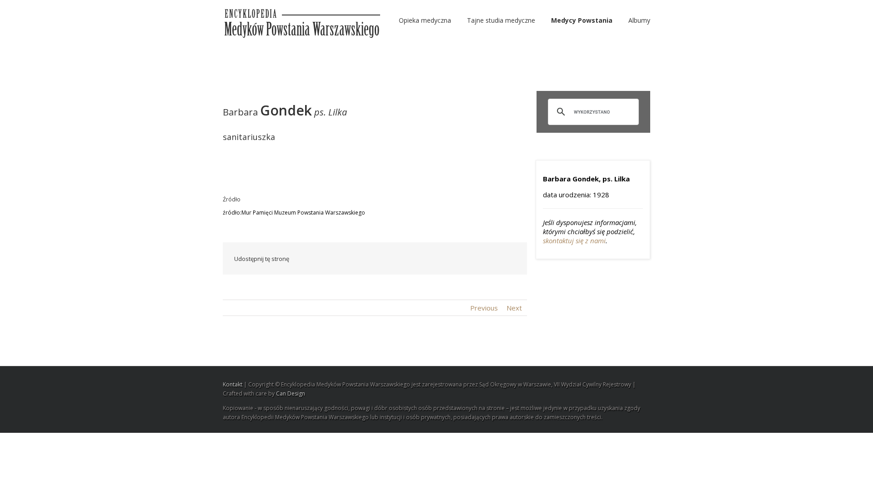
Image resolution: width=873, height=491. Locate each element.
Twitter (384, 258)
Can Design (290, 393)
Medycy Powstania (581, 20)
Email (509, 258)
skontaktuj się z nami (574, 240)
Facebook (366, 259)
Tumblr (445, 258)
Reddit (424, 258)
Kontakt (232, 384)
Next (514, 307)
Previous (484, 307)
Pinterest (488, 259)
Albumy (639, 20)
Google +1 (466, 259)
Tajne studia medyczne (501, 20)
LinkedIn (403, 258)
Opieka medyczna (425, 20)
